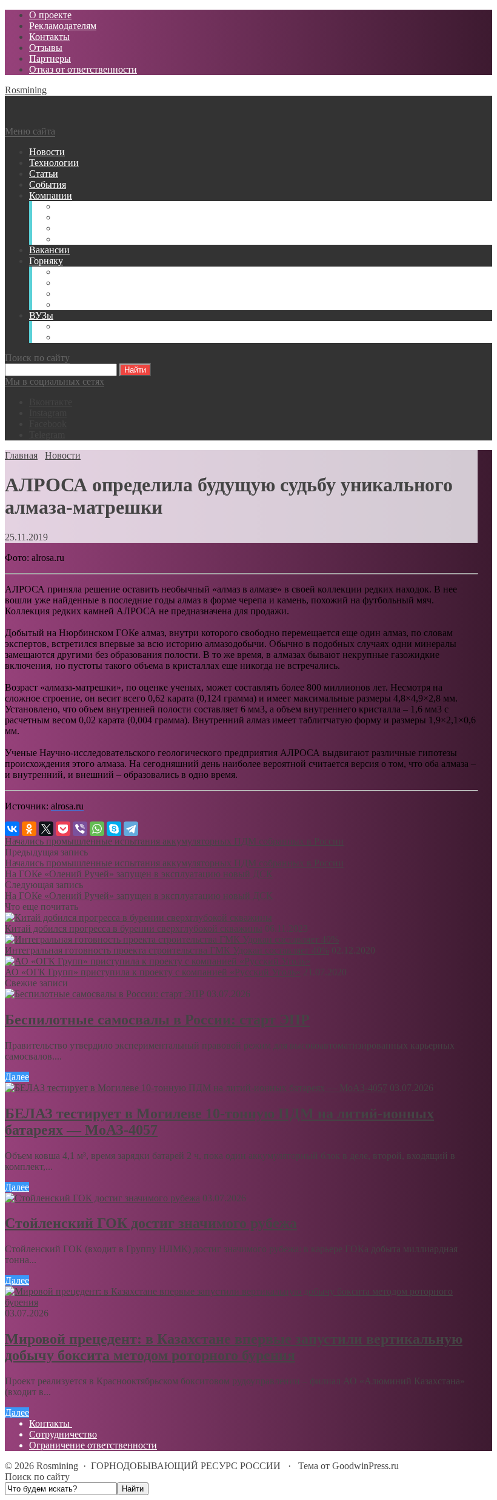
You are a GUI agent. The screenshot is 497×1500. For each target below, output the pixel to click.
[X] (46, 828)
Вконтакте (50, 402)
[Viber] (80, 828)
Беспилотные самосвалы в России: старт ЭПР (157, 1019)
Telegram (47, 435)
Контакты (50, 1423)
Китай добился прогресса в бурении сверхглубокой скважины (133, 928)
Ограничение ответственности (93, 1445)
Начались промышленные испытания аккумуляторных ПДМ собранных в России (174, 841)
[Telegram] (131, 828)
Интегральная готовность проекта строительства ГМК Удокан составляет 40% (167, 950)
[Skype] (114, 828)
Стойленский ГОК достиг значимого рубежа (151, 1223)
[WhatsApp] (97, 828)
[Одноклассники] (29, 828)
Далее (17, 1077)
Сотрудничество (63, 1434)
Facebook (48, 424)
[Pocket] (63, 828)
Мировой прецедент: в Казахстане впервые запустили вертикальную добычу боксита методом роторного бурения (233, 1347)
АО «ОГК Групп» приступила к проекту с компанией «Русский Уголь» (153, 972)
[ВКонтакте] (12, 828)
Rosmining (26, 90)
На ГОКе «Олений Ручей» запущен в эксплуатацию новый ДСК (139, 874)
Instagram (48, 413)
